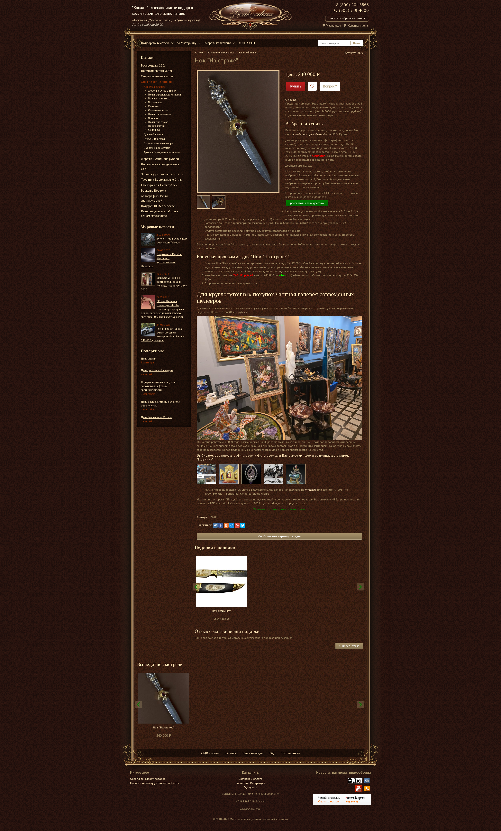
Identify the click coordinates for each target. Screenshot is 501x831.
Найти (356, 43)
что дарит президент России (312, 134)
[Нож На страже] (238, 131)
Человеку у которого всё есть (162, 174)
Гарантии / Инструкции (250, 783)
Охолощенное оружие (157, 147)
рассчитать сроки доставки (307, 203)
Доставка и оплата (250, 778)
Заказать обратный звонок (347, 18)
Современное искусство (158, 76)
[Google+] (237, 525)
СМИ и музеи (210, 753)
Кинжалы (153, 106)
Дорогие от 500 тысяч (162, 90)
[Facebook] (220, 525)
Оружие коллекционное (157, 82)
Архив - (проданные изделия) (162, 152)
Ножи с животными (159, 114)
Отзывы (231, 753)
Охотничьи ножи (158, 110)
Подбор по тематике (155, 43)
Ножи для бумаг (158, 121)
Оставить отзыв (349, 645)
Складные (154, 129)
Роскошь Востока (153, 190)
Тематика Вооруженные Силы (161, 179)
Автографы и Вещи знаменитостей (154, 198)
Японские (154, 118)
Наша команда (252, 753)
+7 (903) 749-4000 (351, 10)
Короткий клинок (154, 86)
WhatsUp (310, 489)
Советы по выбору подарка (147, 778)
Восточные (155, 102)
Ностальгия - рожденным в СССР (160, 167)
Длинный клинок (154, 134)
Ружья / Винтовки (155, 138)
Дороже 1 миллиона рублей (160, 159)
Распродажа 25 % (153, 65)
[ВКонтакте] (215, 525)
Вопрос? (330, 86)
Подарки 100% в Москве (158, 206)
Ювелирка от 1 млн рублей (159, 185)
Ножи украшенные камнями (164, 94)
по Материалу (186, 43)
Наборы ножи (156, 125)
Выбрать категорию (217, 43)
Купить (295, 86)
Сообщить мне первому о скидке (279, 536)
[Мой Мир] (231, 525)
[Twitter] (242, 525)
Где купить (250, 787)
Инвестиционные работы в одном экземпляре (159, 214)
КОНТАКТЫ (246, 43)
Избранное (333, 25)
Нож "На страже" (163, 727)
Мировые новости (157, 227)
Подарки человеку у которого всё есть (154, 783)
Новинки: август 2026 (156, 71)
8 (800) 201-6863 (352, 5)
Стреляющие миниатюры (158, 143)
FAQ (272, 753)
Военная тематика (159, 98)
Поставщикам (290, 753)
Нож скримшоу (221, 610)
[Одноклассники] (226, 525)
